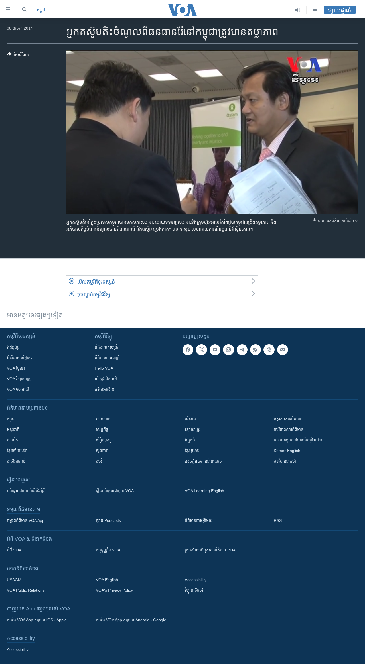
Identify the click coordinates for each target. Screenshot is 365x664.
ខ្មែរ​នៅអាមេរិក (17, 450)
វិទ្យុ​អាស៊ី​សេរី (194, 590)
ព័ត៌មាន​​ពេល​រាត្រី (107, 357)
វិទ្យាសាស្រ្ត (192, 429)
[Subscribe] (282, 349)
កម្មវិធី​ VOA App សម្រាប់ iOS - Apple (37, 620)
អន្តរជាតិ (13, 429)
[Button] (18, 55)
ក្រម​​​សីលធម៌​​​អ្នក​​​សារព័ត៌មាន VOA (210, 550)
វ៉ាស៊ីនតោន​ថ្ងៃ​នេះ (19, 357)
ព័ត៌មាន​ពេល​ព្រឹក (107, 347)
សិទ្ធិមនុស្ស (104, 440)
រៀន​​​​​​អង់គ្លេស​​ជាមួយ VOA (115, 490)
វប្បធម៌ (190, 440)
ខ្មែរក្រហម (192, 450)
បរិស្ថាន (190, 419)
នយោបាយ (104, 419)
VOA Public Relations (26, 590)
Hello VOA (104, 368)
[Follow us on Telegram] (242, 349)
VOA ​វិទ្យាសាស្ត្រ (19, 378)
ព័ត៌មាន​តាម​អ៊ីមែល (198, 520)
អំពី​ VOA (14, 550)
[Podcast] (268, 349)
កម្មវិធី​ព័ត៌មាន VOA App (25, 520)
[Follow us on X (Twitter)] (201, 349)
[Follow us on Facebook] (187, 349)
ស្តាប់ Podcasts (108, 520)
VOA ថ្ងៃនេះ (16, 368)
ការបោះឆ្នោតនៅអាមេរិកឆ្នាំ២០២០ (298, 440)
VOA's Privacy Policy (114, 590)
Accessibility (195, 579)
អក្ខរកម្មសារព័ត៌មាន (288, 419)
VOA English (107, 579)
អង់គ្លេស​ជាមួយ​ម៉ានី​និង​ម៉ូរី (25, 490)
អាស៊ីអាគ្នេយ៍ (16, 461)
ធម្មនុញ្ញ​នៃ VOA (108, 550)
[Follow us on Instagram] (228, 349)
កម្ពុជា (42, 9)
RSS (278, 520)
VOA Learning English (204, 490)
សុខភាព (102, 450)
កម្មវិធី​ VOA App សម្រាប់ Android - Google (131, 620)
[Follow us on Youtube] (215, 349)
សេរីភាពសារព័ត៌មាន (288, 429)
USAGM (14, 579)
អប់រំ (99, 461)
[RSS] (255, 349)
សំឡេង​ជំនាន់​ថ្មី (106, 378)
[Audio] (298, 10)
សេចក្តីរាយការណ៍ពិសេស (203, 461)
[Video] (315, 10)
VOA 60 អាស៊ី (18, 389)
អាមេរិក (12, 440)
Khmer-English (287, 450)
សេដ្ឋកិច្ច (102, 429)
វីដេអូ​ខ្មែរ (13, 347)
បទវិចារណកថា (285, 461)
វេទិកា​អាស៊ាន (104, 389)
